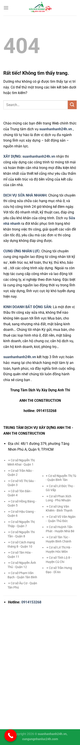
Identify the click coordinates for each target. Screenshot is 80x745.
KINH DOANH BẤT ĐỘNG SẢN (27, 307)
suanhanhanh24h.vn (38, 156)
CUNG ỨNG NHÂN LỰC (21, 251)
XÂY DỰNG (11, 156)
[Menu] (6, 7)
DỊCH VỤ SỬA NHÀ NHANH (24, 195)
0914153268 (31, 602)
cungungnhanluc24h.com (40, 739)
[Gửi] (72, 104)
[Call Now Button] (10, 735)
